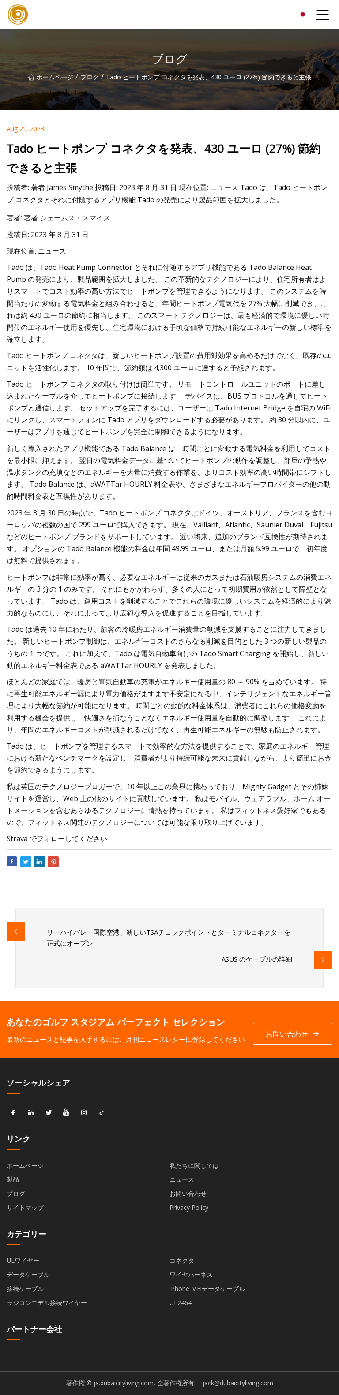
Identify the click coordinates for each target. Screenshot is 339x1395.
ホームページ (54, 77)
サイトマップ (25, 1207)
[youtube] (66, 1112)
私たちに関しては (194, 1165)
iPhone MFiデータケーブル (207, 1288)
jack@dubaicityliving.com (238, 1383)
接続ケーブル (25, 1288)
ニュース (182, 1179)
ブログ (89, 77)
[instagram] (83, 1112)
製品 (13, 1179)
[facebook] (13, 1112)
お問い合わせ (287, 1034)
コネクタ (182, 1260)
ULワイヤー (23, 1260)
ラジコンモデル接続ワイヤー (47, 1302)
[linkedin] (31, 1112)
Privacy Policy (189, 1207)
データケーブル (28, 1274)
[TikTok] (101, 1112)
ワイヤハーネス (191, 1274)
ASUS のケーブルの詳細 (257, 959)
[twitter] (48, 1112)
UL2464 (181, 1302)
